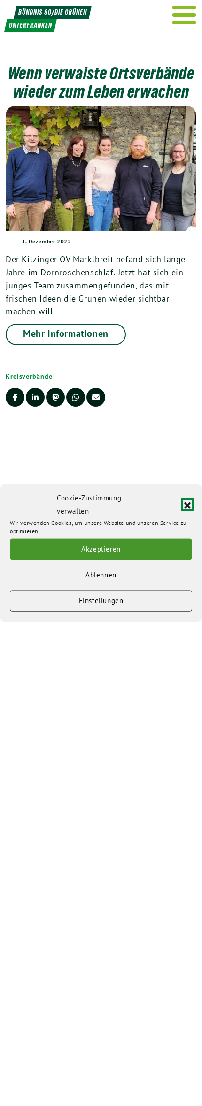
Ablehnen (101, 574)
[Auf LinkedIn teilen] (35, 397)
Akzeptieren (101, 549)
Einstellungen (101, 600)
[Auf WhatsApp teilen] (75, 397)
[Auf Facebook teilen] (15, 397)
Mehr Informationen (66, 333)
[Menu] (184, 15)
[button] (187, 504)
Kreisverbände (29, 376)
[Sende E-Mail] (95, 397)
